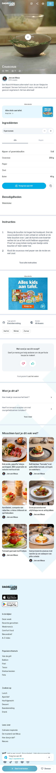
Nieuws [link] (5, 741)
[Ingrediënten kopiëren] (51, 186)
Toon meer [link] (28, 417)
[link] (8, 3)
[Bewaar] (23, 440)
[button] (6, 331)
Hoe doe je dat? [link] (8, 738)
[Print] (43, 3)
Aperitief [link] (6, 697)
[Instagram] (16, 762)
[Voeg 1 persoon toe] (50, 130)
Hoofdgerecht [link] (8, 701)
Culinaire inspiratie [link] (10, 730)
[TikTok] (11, 762)
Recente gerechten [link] (10, 623)
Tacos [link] (4, 667)
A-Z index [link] (6, 638)
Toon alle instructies (28, 263)
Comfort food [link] (8, 630)
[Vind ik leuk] (32, 363)
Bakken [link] (5, 660)
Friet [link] (4, 664)
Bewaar (48, 769)
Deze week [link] (6, 619)
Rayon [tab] (41, 140)
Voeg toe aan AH (26, 186)
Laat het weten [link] (33, 376)
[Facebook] (5, 762)
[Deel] (37, 3)
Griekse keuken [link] (8, 671)
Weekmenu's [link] (7, 627)
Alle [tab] (15, 140)
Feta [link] (4, 675)
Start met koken (21, 769)
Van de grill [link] (6, 656)
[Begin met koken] (28, 37)
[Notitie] (31, 3)
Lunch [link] (4, 693)
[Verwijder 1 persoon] (44, 130)
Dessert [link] (5, 704)
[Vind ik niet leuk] (23, 363)
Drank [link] (4, 712)
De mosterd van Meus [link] (11, 734)
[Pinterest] (22, 762)
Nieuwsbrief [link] (7, 634)
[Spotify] (28, 762)
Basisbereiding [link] (8, 708)
